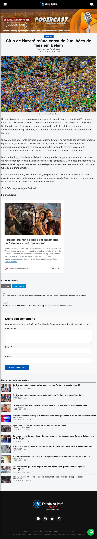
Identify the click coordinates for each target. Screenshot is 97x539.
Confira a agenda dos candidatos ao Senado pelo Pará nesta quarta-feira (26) (47, 395)
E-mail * (9, 356)
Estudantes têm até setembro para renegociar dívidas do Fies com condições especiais (51, 456)
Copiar (6, 286)
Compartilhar (19, 286)
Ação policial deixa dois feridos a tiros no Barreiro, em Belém (39, 426)
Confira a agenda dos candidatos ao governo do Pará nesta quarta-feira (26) (47, 385)
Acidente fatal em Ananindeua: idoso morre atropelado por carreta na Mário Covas (38, 305)
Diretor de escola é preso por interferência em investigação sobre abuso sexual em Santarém (54, 416)
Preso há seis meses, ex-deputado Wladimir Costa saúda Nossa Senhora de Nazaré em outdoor (44, 296)
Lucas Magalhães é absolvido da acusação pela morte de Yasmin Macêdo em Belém (50, 405)
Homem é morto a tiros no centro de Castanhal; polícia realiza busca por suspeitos (49, 477)
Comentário (10, 329)
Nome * (8, 347)
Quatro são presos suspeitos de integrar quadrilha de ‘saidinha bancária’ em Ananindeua (52, 446)
